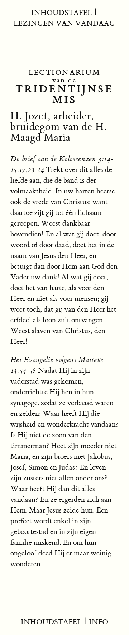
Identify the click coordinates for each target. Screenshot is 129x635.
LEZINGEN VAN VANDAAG (64, 23)
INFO (98, 621)
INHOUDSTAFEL (61, 12)
